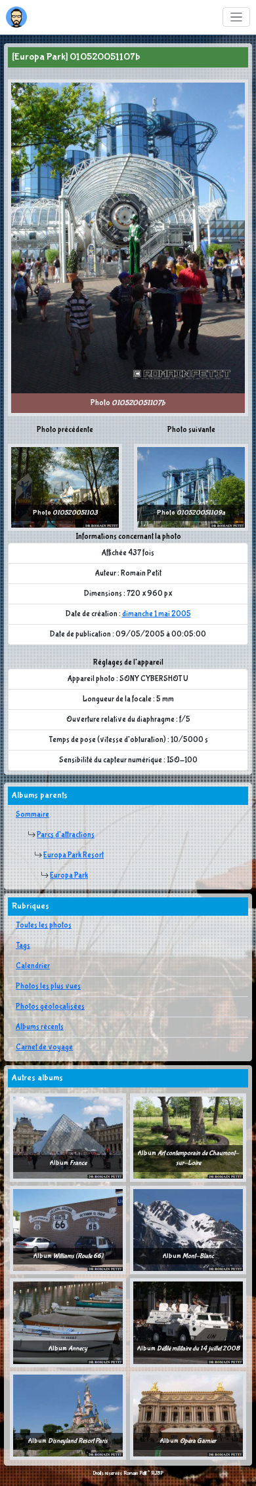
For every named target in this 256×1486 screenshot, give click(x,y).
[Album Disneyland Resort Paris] (68, 1415)
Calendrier (33, 966)
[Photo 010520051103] (65, 487)
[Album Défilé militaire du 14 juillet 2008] (188, 1322)
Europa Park (69, 875)
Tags (23, 945)
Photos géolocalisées (50, 1006)
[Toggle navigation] (237, 17)
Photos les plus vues (48, 986)
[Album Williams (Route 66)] (68, 1229)
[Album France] (68, 1137)
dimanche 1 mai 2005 (156, 614)
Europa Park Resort (73, 855)
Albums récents (40, 1027)
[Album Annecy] (68, 1322)
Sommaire (32, 814)
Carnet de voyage (44, 1047)
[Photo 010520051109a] (191, 487)
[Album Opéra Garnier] (188, 1415)
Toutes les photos (44, 925)
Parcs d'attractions (66, 835)
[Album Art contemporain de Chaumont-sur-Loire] (188, 1137)
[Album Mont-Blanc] (188, 1229)
